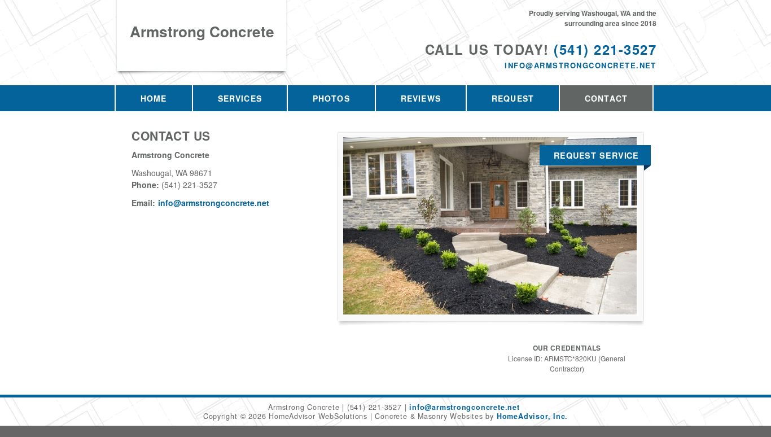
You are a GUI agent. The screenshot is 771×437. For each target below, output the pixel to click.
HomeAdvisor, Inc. (532, 416)
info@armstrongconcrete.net (580, 65)
